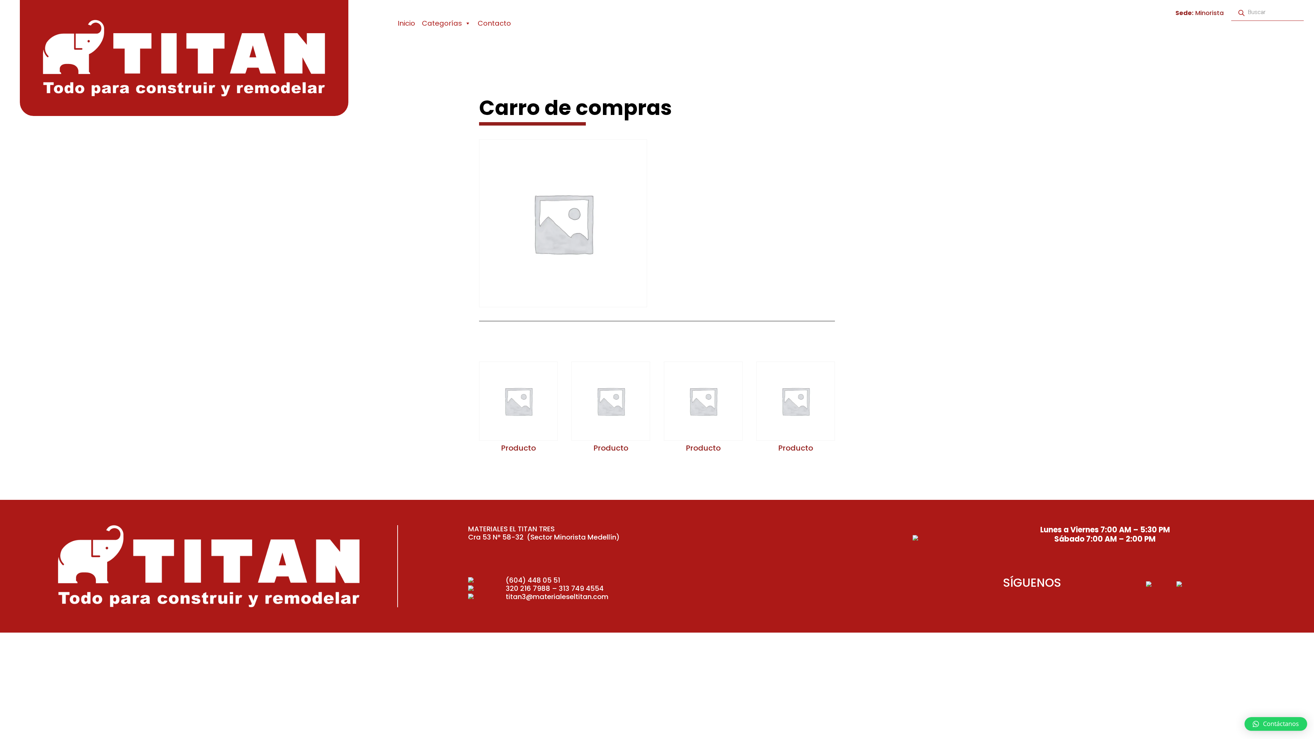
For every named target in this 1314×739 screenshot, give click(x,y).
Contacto (494, 23)
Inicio (406, 23)
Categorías (442, 23)
